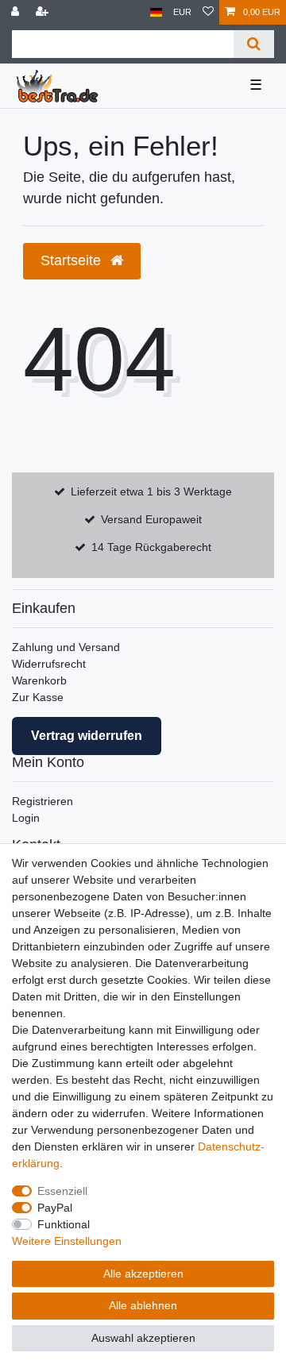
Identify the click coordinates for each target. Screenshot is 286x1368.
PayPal (54, 1207)
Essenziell (62, 1191)
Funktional (63, 1224)
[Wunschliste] (208, 12)
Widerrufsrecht (49, 663)
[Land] (156, 12)
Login (26, 817)
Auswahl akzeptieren (143, 1337)
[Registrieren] (43, 12)
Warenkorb (39, 680)
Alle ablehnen (143, 1305)
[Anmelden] (17, 12)
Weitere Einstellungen (67, 1241)
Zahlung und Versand (66, 647)
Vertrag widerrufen (86, 735)
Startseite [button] (73, 260)
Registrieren (42, 801)
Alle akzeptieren (143, 1273)
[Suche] (254, 44)
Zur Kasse (38, 697)
